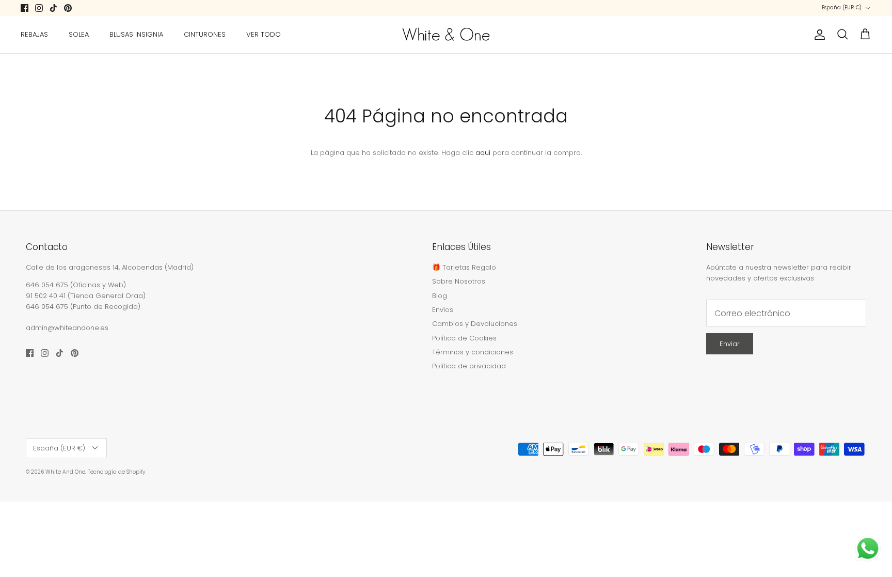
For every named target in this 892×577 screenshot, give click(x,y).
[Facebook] (24, 8)
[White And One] (446, 34)
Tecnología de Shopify (116, 472)
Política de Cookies (464, 338)
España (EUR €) (842, 7)
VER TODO (263, 34)
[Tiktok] (53, 8)
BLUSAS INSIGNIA (136, 34)
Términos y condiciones (472, 352)
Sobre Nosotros (458, 281)
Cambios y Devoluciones (474, 324)
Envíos (442, 310)
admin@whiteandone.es (67, 328)
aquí (482, 153)
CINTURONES (205, 34)
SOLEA (79, 34)
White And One (65, 472)
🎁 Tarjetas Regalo (464, 267)
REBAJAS (34, 34)
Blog (439, 296)
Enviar (730, 344)
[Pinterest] (68, 8)
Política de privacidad (469, 366)
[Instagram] (39, 8)
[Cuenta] (817, 34)
